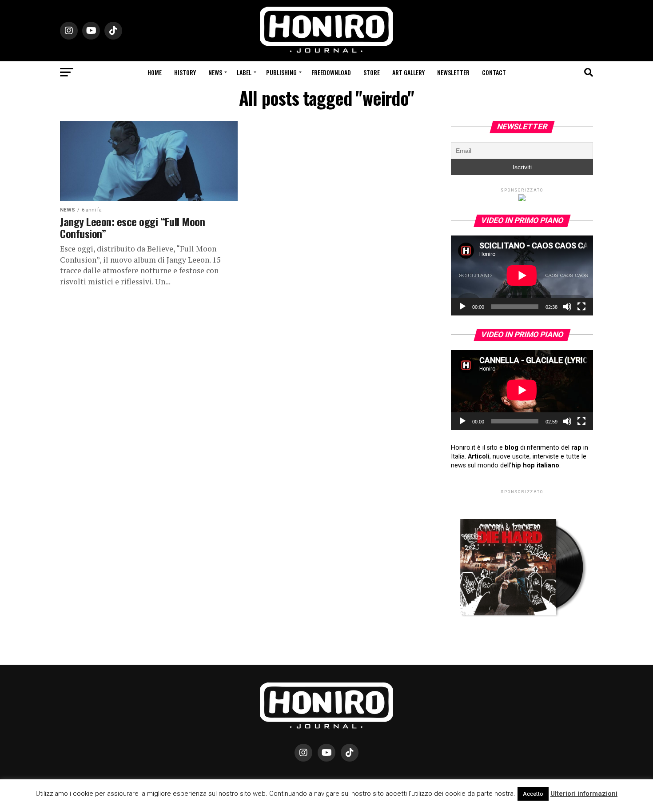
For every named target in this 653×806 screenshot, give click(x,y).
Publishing (281, 72)
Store (371, 72)
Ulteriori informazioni (583, 794)
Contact (494, 72)
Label (244, 72)
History (185, 72)
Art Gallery (408, 72)
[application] (522, 275)
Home (154, 72)
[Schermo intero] (581, 306)
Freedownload (331, 72)
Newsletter (453, 72)
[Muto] (567, 306)
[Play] (462, 306)
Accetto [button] (533, 793)
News (215, 72)
